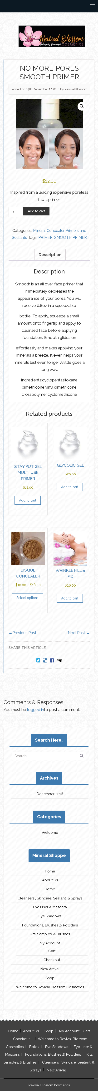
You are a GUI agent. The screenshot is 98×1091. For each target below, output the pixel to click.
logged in (35, 709)
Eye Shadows (50, 916)
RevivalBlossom (75, 89)
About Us (50, 880)
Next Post (79, 633)
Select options (27, 598)
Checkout (52, 960)
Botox (50, 889)
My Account (50, 943)
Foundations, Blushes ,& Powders (50, 925)
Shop (49, 978)
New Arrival (49, 969)
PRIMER (45, 237)
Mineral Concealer (48, 230)
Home (50, 871)
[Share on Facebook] (52, 660)
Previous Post (22, 633)
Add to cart (36, 211)
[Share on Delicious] (45, 660)
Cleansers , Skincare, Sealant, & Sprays (50, 898)
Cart (51, 951)
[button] (82, 106)
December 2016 (50, 794)
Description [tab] (50, 254)
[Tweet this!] (38, 660)
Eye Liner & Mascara (50, 907)
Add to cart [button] (27, 500)
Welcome (50, 832)
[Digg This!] (59, 660)
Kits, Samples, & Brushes (50, 934)
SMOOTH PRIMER (70, 237)
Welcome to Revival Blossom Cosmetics (50, 987)
